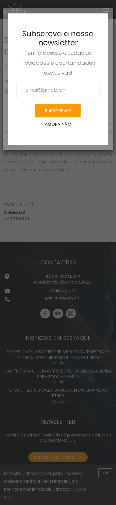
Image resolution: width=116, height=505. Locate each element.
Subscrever (58, 111)
